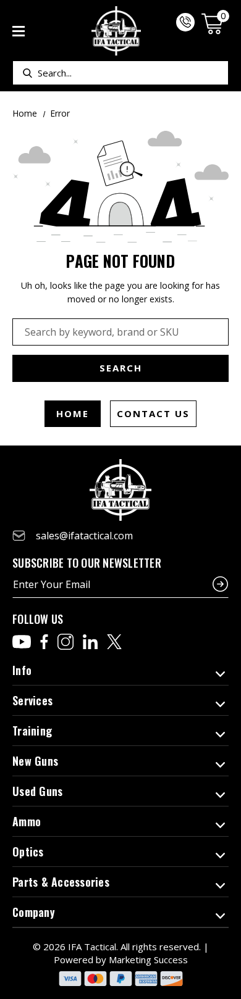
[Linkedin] (90, 641)
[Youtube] (21, 642)
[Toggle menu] (18, 31)
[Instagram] (65, 642)
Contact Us (153, 413)
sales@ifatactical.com (84, 535)
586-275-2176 (185, 22)
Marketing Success (148, 959)
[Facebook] (44, 641)
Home (72, 413)
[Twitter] (114, 641)
